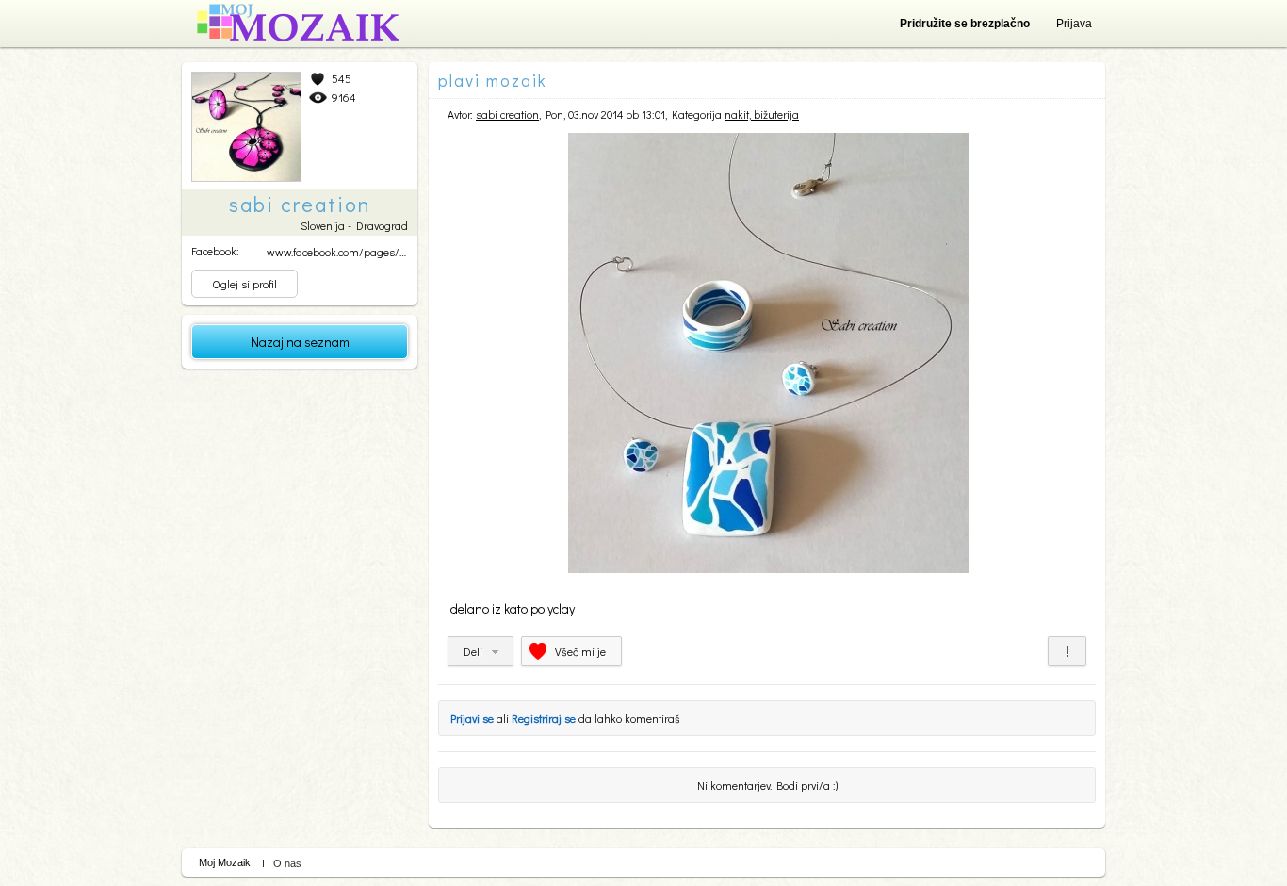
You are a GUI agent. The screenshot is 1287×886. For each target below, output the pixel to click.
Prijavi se (472, 718)
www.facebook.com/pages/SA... (342, 251)
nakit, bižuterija (762, 114)
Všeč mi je (580, 651)
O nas (287, 863)
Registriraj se (544, 718)
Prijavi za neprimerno (1067, 651)
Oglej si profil (244, 283)
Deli (473, 651)
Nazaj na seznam (300, 342)
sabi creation (507, 114)
